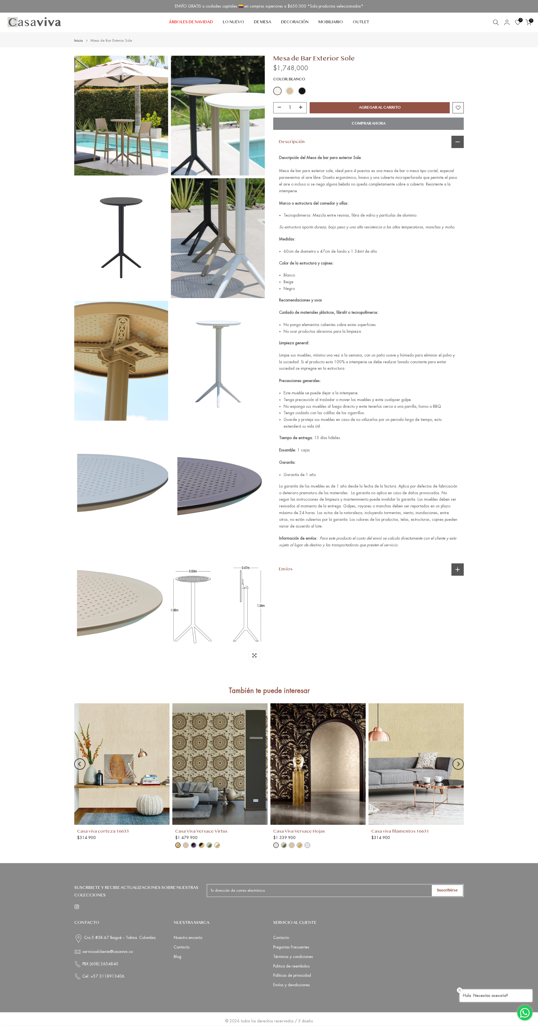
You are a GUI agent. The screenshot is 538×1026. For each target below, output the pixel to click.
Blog (177, 957)
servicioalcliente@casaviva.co (107, 952)
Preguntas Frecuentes (291, 947)
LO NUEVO (233, 22)
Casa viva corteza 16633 (103, 832)
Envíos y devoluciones (291, 985)
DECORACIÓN (295, 22)
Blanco (277, 91)
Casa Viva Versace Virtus (201, 832)
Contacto (181, 947)
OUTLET (361, 22)
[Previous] (79, 764)
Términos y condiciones (293, 957)
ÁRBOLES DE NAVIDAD (191, 22)
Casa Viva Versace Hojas (299, 832)
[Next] (458, 764)
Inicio (78, 40)
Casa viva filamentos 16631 (400, 832)
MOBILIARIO (330, 22)
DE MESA (262, 22)
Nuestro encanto (188, 938)
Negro (302, 91)
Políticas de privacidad (292, 975)
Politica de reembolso (291, 966)
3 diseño (305, 1021)
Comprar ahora (369, 123)
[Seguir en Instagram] (76, 906)
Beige (290, 91)
